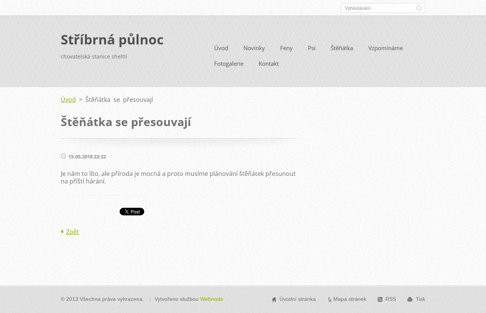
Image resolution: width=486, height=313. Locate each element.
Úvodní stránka (297, 299)
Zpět (72, 232)
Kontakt (269, 63)
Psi (312, 48)
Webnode (211, 299)
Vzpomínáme (385, 48)
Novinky (254, 48)
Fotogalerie (228, 63)
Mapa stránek (349, 299)
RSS (390, 299)
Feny (286, 48)
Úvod (221, 48)
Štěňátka (342, 48)
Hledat (419, 8)
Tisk (420, 299)
